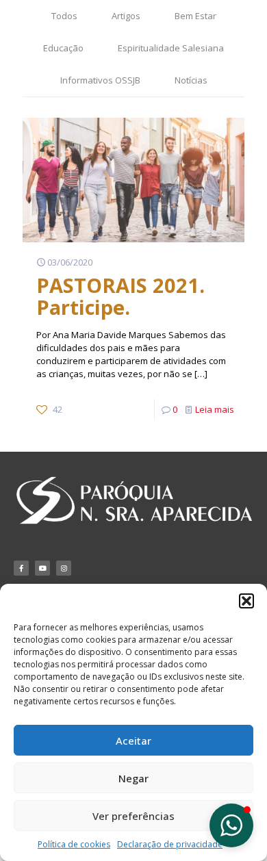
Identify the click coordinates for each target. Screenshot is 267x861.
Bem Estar (195, 16)
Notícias (191, 80)
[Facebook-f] (21, 568)
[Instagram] (63, 568)
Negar (133, 778)
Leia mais (214, 409)
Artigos (126, 16)
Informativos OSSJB (100, 80)
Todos (64, 16)
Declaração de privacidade (169, 844)
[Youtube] (42, 568)
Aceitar (133, 740)
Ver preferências (133, 816)
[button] (246, 601)
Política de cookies (74, 844)
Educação (63, 48)
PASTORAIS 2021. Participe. (120, 296)
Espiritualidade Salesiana (171, 48)
